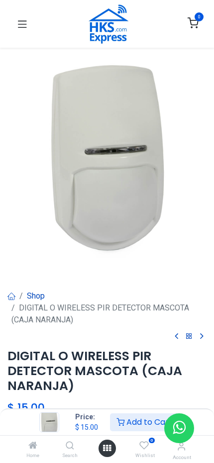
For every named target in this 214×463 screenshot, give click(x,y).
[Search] (70, 446)
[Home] (32, 446)
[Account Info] (181, 446)
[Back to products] (189, 336)
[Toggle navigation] (22, 23)
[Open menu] (107, 448)
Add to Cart (148, 422)
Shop (36, 296)
